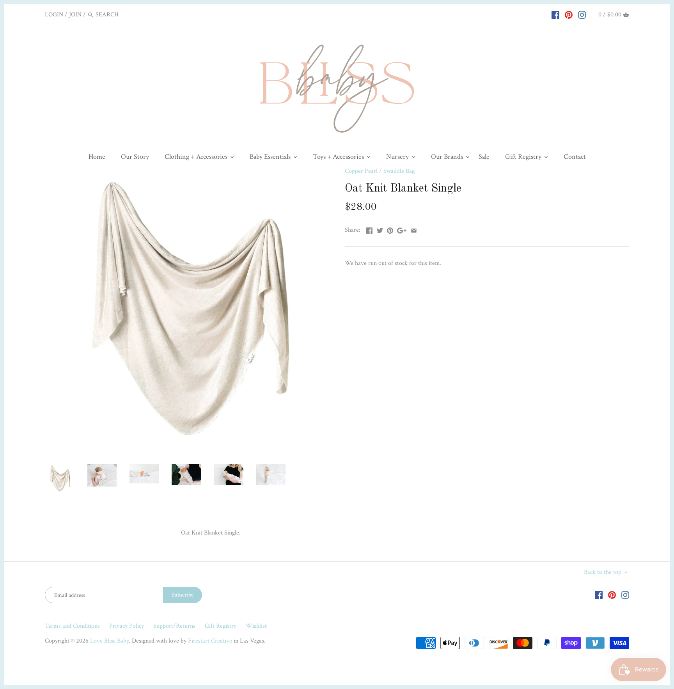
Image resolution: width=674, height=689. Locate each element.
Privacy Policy (126, 626)
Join (75, 15)
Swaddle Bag (399, 171)
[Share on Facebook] (369, 229)
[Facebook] (555, 14)
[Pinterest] (569, 14)
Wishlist (256, 626)
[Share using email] (414, 229)
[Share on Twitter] (380, 229)
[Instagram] (582, 14)
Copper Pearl (361, 171)
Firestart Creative (210, 641)
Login (54, 15)
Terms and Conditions (72, 626)
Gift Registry (220, 626)
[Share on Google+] (401, 229)
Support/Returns (174, 626)
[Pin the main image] (390, 229)
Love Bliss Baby (109, 641)
